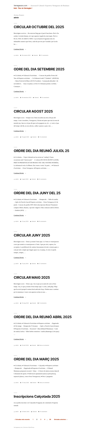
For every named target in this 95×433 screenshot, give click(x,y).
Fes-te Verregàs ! (25, 8)
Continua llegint (20, 49)
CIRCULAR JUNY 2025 (32, 235)
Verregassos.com (20, 5)
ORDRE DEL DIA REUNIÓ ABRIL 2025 (43, 317)
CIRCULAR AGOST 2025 (33, 111)
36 (50, 419)
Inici (15, 8)
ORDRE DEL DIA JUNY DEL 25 (37, 193)
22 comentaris (42, 179)
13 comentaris (42, 303)
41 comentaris (43, 411)
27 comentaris (44, 55)
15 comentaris (43, 137)
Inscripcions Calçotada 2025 (37, 396)
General (36, 55)
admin (16, 55)
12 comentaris (45, 97)
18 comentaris (42, 221)
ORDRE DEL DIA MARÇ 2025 (36, 359)
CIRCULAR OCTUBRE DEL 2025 (39, 27)
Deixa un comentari (44, 345)
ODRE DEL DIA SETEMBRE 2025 (39, 69)
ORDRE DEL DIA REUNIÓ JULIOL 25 (41, 151)
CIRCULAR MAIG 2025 (32, 277)
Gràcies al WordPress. (28, 427)
